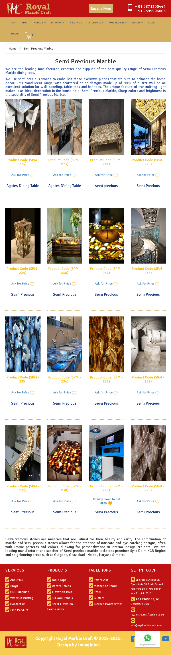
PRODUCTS (57, 570)
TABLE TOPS (100, 570)
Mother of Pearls (106, 586)
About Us (16, 580)
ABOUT (25, 23)
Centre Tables (61, 586)
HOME (13, 23)
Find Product (19, 610)
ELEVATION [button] (56, 23)
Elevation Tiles (62, 592)
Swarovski (101, 580)
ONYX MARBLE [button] (94, 23)
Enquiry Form (101, 8)
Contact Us (18, 604)
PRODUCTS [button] (39, 23)
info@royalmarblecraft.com (146, 625)
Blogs (14, 586)
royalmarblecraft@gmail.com (147, 614)
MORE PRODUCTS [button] (116, 23)
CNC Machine (19, 592)
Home (12, 48)
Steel (97, 592)
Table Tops (59, 580)
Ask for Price (20, 175)
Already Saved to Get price (106, 501)
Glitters (99, 598)
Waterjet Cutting (21, 598)
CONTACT (15, 34)
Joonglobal (88, 645)
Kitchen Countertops (108, 604)
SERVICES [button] (136, 23)
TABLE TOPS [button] (74, 23)
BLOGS (151, 23)
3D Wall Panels (62, 598)
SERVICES (14, 570)
